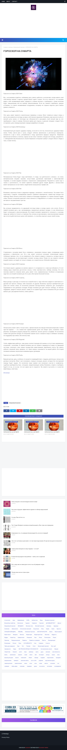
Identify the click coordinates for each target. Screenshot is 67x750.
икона (30, 654)
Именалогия (15, 629)
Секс (35, 643)
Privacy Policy (5, 737)
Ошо (35, 637)
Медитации (29, 634)
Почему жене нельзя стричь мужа (20, 572)
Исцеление (36, 629)
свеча (25, 663)
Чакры (14, 649)
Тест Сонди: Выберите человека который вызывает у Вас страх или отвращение (32, 525)
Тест (23, 646)
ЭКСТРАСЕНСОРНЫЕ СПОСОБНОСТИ (28, 649)
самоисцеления (8, 663)
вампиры (31, 652)
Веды (41, 620)
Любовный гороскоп (30, 631)
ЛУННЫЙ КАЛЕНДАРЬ (10, 631)
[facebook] (64, 1)
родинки (41, 660)
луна (58, 654)
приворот (16, 660)
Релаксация (7, 643)
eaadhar (27, 747)
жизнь (5, 654)
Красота (59, 629)
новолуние (23, 657)
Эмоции (56, 649)
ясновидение (57, 666)
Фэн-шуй (53, 646)
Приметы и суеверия (34, 640)
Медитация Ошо (38, 634)
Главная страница (8, 47)
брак (25, 652)
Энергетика (7, 652)
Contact (14, 1)
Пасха (40, 637)
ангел (20, 652)
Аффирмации (20, 620)
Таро (18, 646)
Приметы (24, 640)
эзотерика (49, 666)
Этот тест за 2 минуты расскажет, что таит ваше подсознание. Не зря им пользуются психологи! (37, 541)
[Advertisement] (33, 24)
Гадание (27, 623)
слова (40, 663)
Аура (14, 620)
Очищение (29, 637)
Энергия (15, 652)
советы (46, 663)
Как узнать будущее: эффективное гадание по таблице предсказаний (30, 509)
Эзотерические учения (46, 649)
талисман (22, 666)
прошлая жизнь (25, 660)
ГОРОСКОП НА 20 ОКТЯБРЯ (11, 432)
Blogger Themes (43, 747)
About (8, 1)
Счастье (48, 643)
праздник (58, 657)
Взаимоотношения (49, 620)
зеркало (20, 654)
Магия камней (58, 631)
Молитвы (47, 634)
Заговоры (48, 626)
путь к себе (33, 660)
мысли (17, 657)
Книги (53, 629)
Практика (6, 640)
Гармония (34, 623)
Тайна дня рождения (9, 646)
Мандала (15, 634)
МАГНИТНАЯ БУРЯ (42, 631)
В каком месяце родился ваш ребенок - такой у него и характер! (28, 556)
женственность (56, 652)
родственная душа (50, 660)
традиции (29, 666)
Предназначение (15, 640)
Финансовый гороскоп (43, 646)
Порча (54, 637)
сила (35, 663)
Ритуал (14, 643)
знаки (25, 654)
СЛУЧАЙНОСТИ (28, 643)
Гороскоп (41, 623)
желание (48, 652)
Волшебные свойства (9, 623)
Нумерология (21, 637)
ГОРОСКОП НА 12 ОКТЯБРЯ (31, 432)
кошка (53, 654)
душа (42, 652)
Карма (47, 629)
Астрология (7, 620)
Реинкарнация (51, 640)
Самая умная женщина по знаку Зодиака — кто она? (25, 549)
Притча (44, 640)
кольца (47, 654)
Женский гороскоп (39, 626)
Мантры (22, 634)
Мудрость (54, 634)
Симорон (41, 643)
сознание (52, 663)
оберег (30, 657)
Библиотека (35, 620)
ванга (37, 652)
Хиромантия (7, 649)
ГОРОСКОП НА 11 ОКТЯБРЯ (52, 432)
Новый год (12, 637)
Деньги (59, 623)
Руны (20, 643)
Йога (42, 629)
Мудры (6, 637)
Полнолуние (47, 637)
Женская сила (29, 626)
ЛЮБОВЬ (20, 631)
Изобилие (6, 629)
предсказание (7, 660)
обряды (36, 657)
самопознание (18, 663)
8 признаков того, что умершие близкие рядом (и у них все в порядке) (30, 533)
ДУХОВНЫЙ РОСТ (50, 623)
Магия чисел (7, 634)
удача (35, 666)
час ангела (42, 666)
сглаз (30, 663)
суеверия (6, 666)
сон (58, 663)
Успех (34, 646)
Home (3, 1)
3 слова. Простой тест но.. (18, 517)
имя (36, 654)
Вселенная (20, 623)
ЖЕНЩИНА (20, 626)
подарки (43, 657)
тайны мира (14, 666)
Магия (50, 631)
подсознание (50, 657)
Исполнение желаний (25, 629)
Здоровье (56, 626)
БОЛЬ (28, 620)
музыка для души (8, 657)
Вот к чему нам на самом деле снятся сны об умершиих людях (28, 564)
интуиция (41, 654)
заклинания (13, 654)
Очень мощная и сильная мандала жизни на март (24, 501)
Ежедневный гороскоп (19, 47)
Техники (28, 646)
